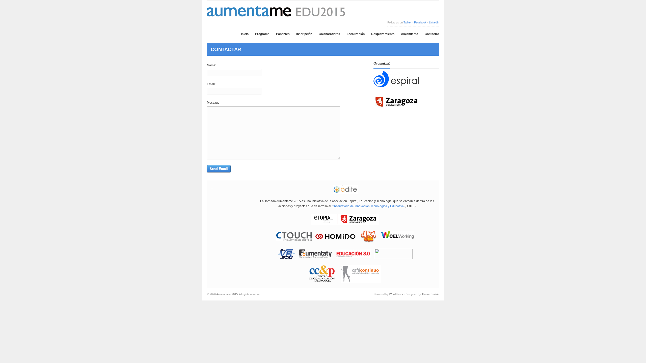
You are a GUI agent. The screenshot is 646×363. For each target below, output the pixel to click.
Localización (356, 34)
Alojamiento (409, 34)
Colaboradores (329, 34)
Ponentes (283, 34)
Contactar (432, 34)
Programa (262, 34)
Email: (211, 84)
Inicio (245, 34)
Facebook (420, 22)
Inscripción (304, 34)
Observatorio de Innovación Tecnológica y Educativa (368, 206)
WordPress (396, 294)
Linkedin (434, 22)
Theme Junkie (430, 294)
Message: (213, 102)
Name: (211, 65)
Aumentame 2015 (227, 294)
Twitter (407, 22)
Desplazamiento (382, 34)
